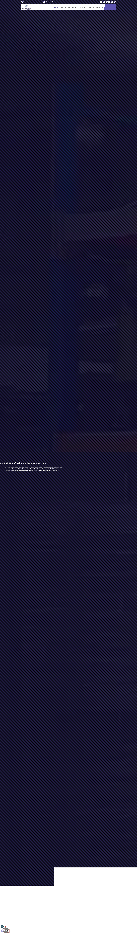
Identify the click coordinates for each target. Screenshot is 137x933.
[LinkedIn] (109, 2)
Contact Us (99, 7)
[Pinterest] (115, 2)
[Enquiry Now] (2, 930)
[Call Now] (2, 927)
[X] (104, 2)
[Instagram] (106, 2)
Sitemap (82, 7)
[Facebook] (101, 2)
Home (56, 7)
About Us (63, 7)
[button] (111, 7)
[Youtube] (112, 2)
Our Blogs (91, 7)
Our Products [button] (72, 7)
